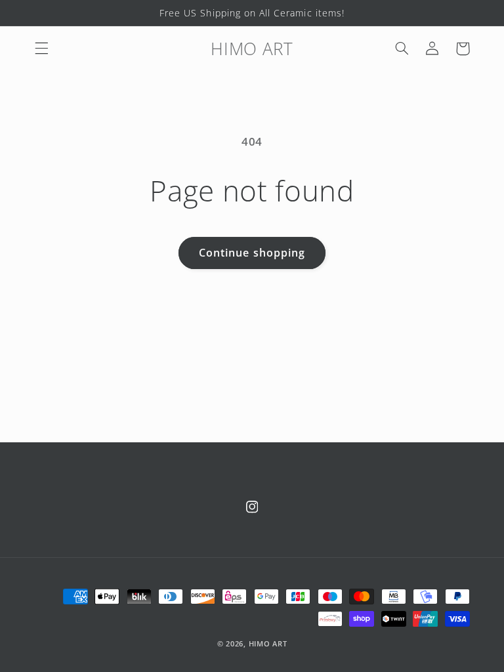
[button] (41, 48)
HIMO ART (268, 643)
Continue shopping (252, 252)
